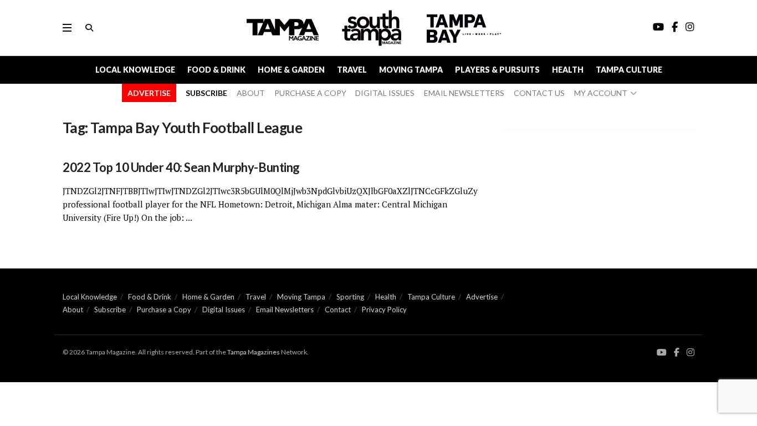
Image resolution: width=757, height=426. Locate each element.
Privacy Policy (384, 309)
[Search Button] (89, 27)
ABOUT (251, 93)
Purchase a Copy (164, 309)
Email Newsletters (285, 309)
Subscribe (110, 309)
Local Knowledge (135, 69)
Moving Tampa (411, 69)
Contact (338, 309)
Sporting (350, 296)
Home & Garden (291, 69)
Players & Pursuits (497, 69)
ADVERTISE (149, 93)
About (73, 309)
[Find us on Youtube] (662, 352)
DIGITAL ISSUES (385, 93)
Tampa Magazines (253, 352)
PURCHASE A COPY (310, 93)
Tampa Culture (629, 69)
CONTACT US (539, 93)
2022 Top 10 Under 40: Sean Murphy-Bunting (181, 167)
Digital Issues (223, 309)
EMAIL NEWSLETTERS (464, 93)
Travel (352, 69)
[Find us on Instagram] (690, 352)
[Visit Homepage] (373, 28)
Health (568, 69)
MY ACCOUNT (600, 93)
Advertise (482, 296)
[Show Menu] (67, 28)
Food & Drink (216, 69)
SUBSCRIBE (206, 93)
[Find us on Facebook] (676, 352)
